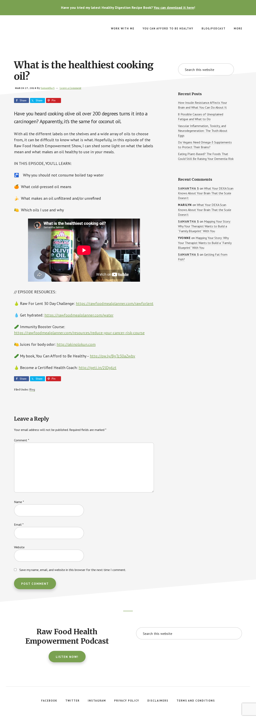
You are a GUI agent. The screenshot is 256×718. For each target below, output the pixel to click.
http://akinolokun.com (76, 344)
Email (19, 524)
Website (19, 547)
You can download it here (174, 7)
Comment (21, 440)
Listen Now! (67, 657)
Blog (32, 389)
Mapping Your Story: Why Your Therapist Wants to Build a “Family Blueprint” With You (204, 226)
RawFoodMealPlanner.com (40, 31)
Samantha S (188, 188)
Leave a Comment (70, 88)
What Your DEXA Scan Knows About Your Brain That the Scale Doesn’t (205, 193)
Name (19, 502)
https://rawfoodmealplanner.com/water (78, 315)
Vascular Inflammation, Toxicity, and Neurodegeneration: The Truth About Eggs (202, 130)
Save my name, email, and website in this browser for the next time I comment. (72, 570)
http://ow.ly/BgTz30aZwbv (112, 356)
